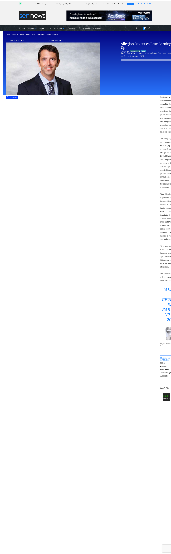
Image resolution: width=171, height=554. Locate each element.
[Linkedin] (144, 3)
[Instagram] (141, 3)
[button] (149, 28)
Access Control (25, 34)
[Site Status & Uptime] (136, 28)
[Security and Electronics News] (32, 15)
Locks (143, 51)
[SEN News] (166, 435)
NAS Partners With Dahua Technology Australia (165, 369)
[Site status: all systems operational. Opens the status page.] (20, 3)
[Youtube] (150, 3)
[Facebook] (138, 3)
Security (15, 34)
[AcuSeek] (109, 15)
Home (8, 34)
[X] (147, 3)
